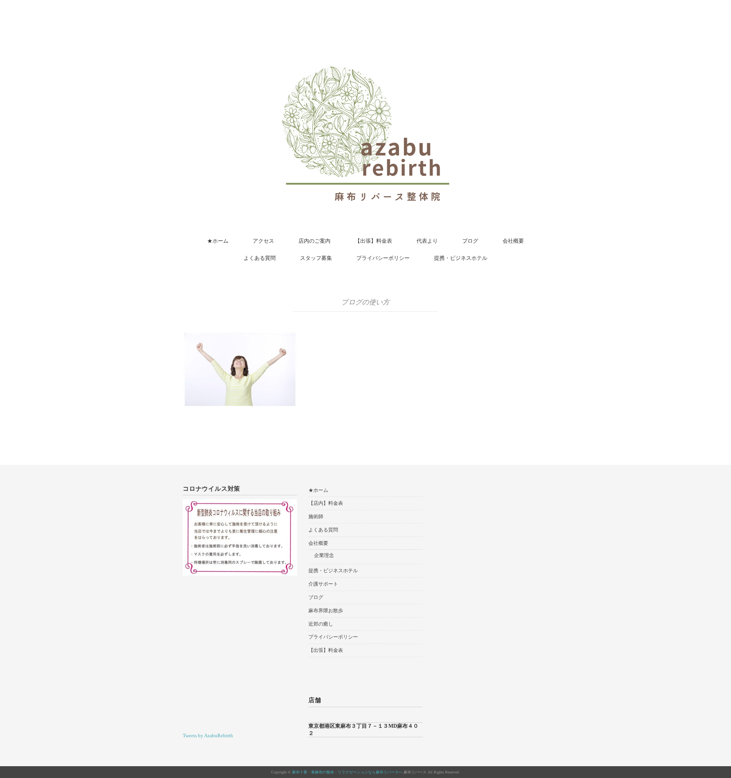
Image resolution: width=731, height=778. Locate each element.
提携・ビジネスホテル (460, 258)
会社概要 (513, 241)
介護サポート (323, 584)
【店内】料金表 (325, 503)
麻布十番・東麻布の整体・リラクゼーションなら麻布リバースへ (347, 772)
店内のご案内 (314, 241)
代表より (427, 241)
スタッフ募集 (316, 258)
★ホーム (217, 241)
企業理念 (324, 555)
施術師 (315, 516)
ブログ (470, 241)
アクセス (263, 241)
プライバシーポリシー (383, 258)
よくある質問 (260, 258)
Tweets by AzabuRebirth (208, 735)
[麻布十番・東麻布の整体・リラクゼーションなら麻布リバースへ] (365, 27)
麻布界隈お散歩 (325, 610)
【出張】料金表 (373, 241)
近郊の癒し (320, 624)
